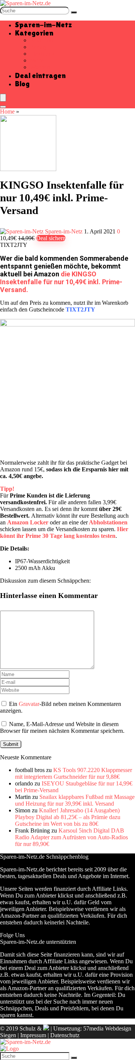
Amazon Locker (27, 522)
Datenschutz (65, 1035)
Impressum (33, 1035)
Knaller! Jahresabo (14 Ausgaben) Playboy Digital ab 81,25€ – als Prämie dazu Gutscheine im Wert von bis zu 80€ (67, 817)
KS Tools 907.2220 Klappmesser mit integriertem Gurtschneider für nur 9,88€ (73, 773)
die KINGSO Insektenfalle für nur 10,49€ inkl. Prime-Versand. (61, 282)
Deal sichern (51, 238)
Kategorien (34, 33)
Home (7, 111)
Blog (22, 84)
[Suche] (74, 12)
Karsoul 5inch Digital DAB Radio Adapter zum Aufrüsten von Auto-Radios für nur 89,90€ (71, 837)
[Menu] (3, 98)
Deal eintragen (40, 75)
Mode (37, 60)
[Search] (3, 107)
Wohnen (40, 67)
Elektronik (42, 53)
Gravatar (29, 704)
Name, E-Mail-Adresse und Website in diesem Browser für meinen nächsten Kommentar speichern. (62, 727)
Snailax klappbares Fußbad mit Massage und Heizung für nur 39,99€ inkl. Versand (75, 800)
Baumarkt (41, 40)
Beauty (38, 47)
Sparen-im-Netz (43, 25)
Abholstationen (108, 522)
